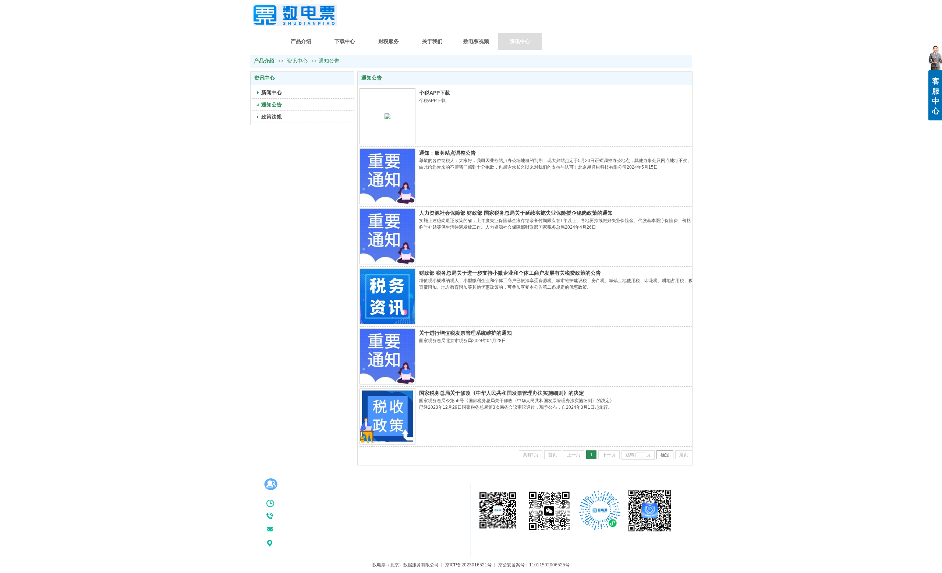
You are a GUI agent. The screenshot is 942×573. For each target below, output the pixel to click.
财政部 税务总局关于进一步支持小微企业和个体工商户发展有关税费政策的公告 (510, 273)
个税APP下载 (434, 93)
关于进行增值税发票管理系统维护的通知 (465, 333)
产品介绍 (264, 61)
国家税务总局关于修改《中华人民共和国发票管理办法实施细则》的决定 (501, 393)
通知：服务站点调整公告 (447, 153)
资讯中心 (297, 61)
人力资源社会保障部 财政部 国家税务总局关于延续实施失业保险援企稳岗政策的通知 (516, 213)
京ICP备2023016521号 (468, 564)
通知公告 (329, 61)
